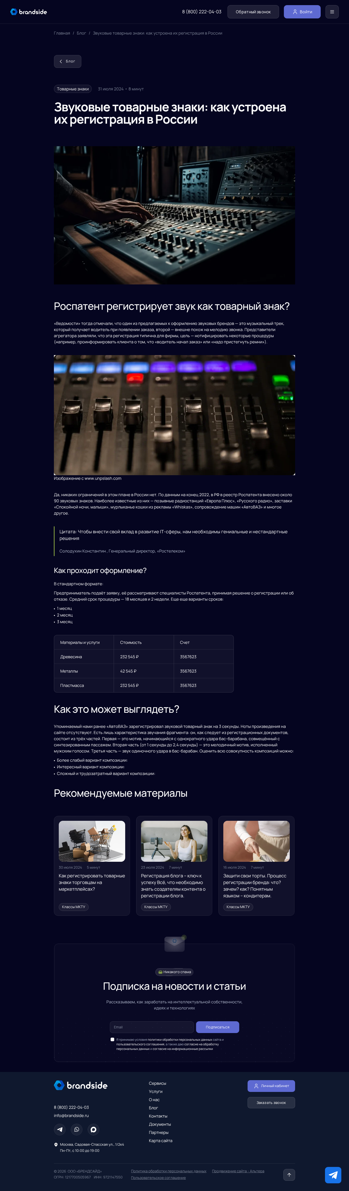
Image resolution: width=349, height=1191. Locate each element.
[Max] (93, 1129)
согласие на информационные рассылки (183, 1049)
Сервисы (157, 1083)
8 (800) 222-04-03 (202, 12)
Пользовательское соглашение (158, 1177)
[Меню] (332, 11)
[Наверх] (289, 1175)
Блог (81, 33)
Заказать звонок (271, 1102)
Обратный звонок (253, 12)
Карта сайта (160, 1140)
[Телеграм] (60, 1129)
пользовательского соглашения (141, 1044)
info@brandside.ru (71, 1115)
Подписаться (217, 1027)
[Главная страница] (89, 1085)
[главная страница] (28, 11)
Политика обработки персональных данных (168, 1171)
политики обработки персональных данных (180, 1039)
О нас (154, 1099)
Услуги (155, 1091)
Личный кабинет (275, 1085)
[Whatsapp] (77, 1129)
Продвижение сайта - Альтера (238, 1171)
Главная (62, 33)
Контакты (158, 1116)
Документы (160, 1124)
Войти (306, 12)
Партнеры (159, 1132)
